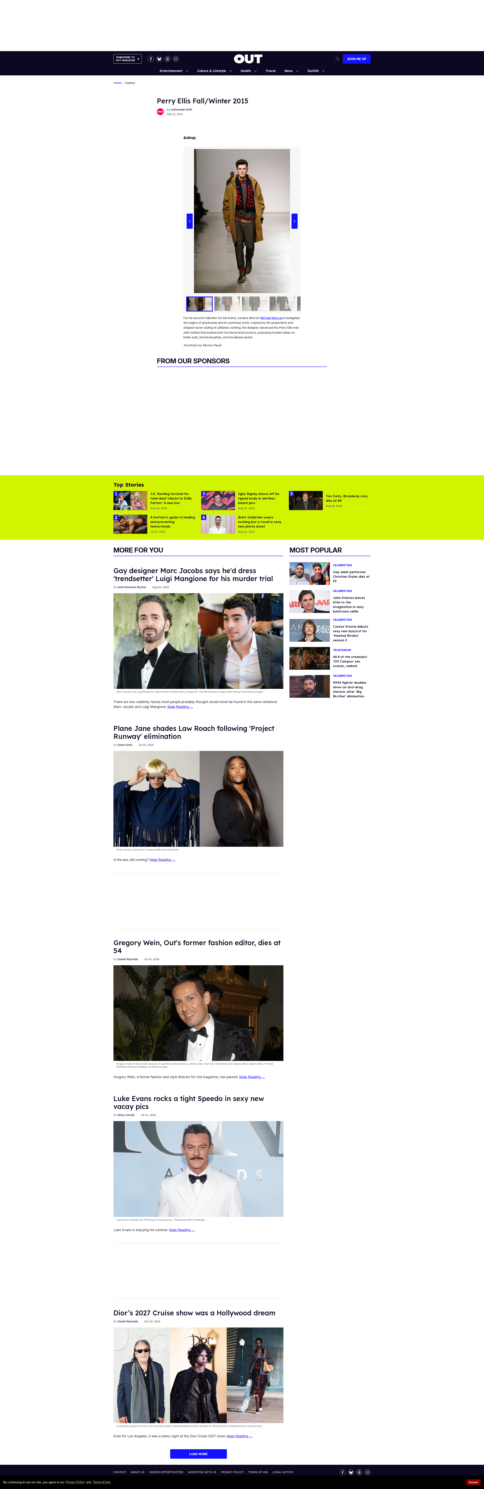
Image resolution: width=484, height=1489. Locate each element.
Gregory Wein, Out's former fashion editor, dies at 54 (197, 946)
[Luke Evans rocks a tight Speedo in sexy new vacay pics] (198, 1169)
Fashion (130, 83)
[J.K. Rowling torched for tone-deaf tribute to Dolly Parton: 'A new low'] (130, 500)
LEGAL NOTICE (282, 1472)
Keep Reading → (180, 707)
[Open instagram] (176, 59)
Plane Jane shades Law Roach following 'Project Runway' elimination (193, 732)
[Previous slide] (189, 221)
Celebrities (342, 565)
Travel (270, 71)
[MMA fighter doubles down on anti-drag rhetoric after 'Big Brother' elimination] (309, 686)
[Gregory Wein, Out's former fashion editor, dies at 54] (198, 1013)
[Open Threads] (167, 59)
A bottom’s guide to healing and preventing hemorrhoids (172, 521)
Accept (473, 1482)
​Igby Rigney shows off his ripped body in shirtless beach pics (258, 498)
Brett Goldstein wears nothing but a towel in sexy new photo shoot (259, 521)
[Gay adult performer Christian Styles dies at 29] (309, 573)
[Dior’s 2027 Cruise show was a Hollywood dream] (198, 1375)
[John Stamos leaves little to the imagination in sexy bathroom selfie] (309, 601)
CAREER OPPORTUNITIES (166, 1472)
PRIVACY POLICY (232, 1472)
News (289, 71)
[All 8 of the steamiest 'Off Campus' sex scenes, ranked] (309, 658)
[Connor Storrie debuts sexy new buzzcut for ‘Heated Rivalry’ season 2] (309, 630)
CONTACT (119, 1472)
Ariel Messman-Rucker (132, 587)
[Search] (337, 59)
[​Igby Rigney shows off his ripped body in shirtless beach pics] (218, 500)
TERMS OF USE (258, 1472)
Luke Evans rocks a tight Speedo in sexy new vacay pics (188, 1102)
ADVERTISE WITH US (202, 1472)
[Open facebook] (151, 59)
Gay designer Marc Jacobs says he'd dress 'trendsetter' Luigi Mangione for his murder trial (193, 574)
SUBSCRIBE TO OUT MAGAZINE (125, 59)
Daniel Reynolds (128, 959)
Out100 (313, 71)
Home (117, 83)
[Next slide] (294, 221)
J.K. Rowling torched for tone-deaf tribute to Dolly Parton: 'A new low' (171, 498)
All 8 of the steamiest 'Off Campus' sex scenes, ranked (350, 661)
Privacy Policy (75, 1482)
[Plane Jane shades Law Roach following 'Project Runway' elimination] (198, 799)
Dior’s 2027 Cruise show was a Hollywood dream (194, 1313)
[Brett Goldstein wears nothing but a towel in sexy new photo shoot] (218, 524)
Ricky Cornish (126, 1115)
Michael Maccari (271, 318)
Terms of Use (101, 1482)
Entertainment (171, 71)
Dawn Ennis (125, 744)
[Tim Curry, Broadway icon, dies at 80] (306, 500)
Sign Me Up (356, 59)
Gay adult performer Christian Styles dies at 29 (351, 576)
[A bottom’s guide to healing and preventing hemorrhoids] (130, 524)
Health (246, 71)
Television (342, 650)
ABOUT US (137, 1472)
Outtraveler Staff (181, 109)
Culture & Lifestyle (211, 71)
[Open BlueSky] (159, 59)
